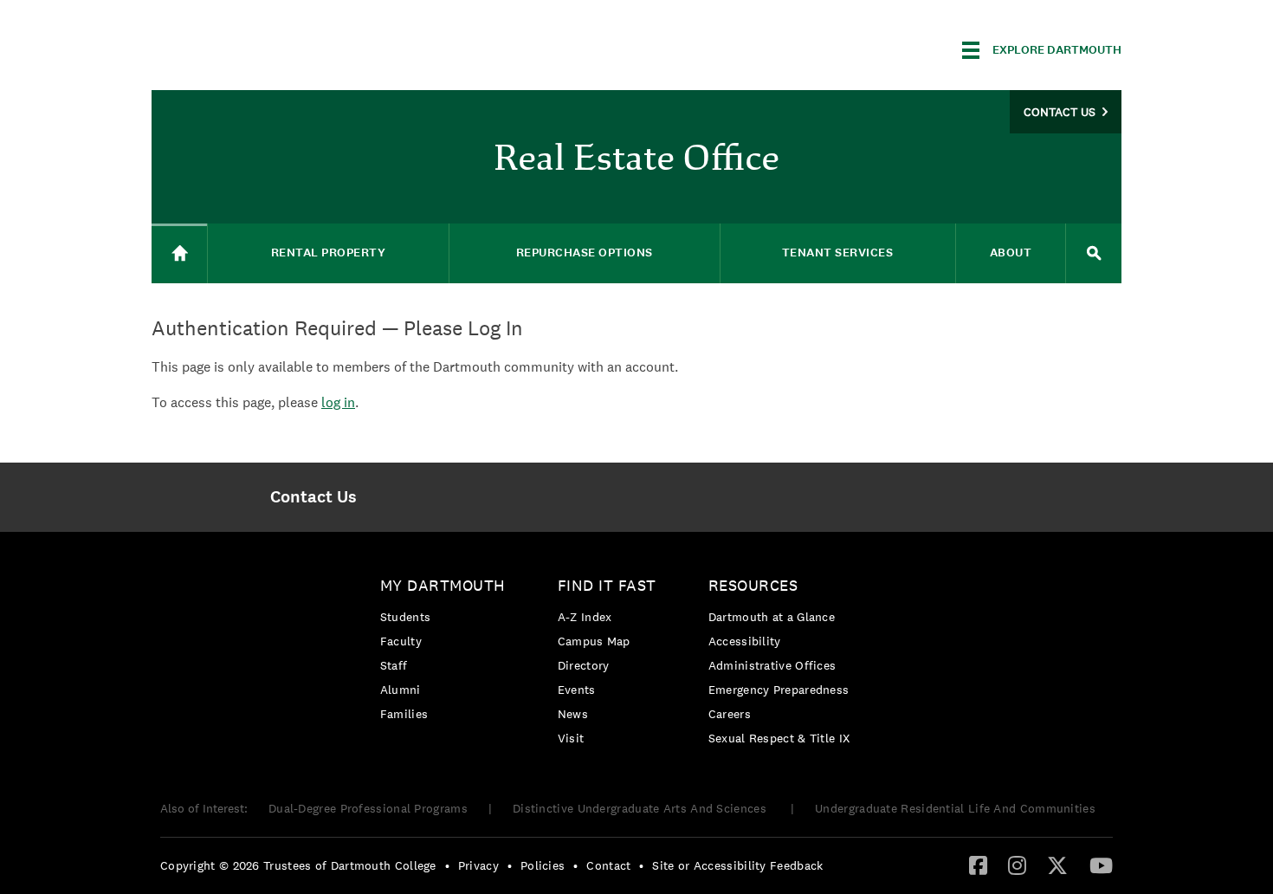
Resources (753, 585)
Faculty (401, 641)
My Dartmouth (443, 585)
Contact (608, 865)
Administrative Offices (772, 665)
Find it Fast (607, 585)
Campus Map (594, 641)
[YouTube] (1101, 864)
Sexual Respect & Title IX (779, 738)
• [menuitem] (447, 865)
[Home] (179, 253)
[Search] (1093, 253)
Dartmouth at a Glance (771, 617)
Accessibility (744, 641)
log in (338, 402)
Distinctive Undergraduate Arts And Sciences (641, 808)
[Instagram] (1017, 864)
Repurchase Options (584, 252)
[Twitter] (1057, 864)
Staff (394, 665)
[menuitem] (313, 497)
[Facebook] (978, 864)
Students (405, 617)
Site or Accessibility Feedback (737, 865)
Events (577, 689)
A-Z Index (585, 617)
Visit (571, 738)
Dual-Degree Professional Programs (368, 808)
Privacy (478, 865)
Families (404, 714)
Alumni (400, 689)
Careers (729, 714)
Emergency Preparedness (779, 689)
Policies (542, 865)
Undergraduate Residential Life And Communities (955, 808)
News (573, 714)
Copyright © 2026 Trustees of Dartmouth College (298, 865)
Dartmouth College (288, 47)
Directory (584, 665)
